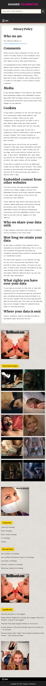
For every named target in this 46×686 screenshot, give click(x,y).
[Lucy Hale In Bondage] (34, 380)
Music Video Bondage (9, 534)
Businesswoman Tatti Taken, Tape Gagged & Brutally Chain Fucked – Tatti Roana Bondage (22, 634)
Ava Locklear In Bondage (10, 554)
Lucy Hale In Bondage (9, 561)
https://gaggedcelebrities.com (15, 43)
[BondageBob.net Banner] (15, 669)
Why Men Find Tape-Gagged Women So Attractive (19, 624)
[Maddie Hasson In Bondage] (34, 448)
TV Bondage (5, 538)
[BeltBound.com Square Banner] (15, 358)
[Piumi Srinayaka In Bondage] (34, 471)
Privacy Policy (23, 29)
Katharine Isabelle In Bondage (12, 568)
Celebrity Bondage (8, 527)
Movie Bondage (6, 531)
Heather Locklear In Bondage (12, 564)
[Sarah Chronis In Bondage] (12, 380)
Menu (6, 21)
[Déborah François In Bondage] (12, 403)
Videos (3, 542)
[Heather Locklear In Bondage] (34, 403)
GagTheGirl (7, 610)
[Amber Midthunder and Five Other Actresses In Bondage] (12, 448)
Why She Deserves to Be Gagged (13, 614)
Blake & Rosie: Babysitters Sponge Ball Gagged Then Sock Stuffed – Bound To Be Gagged (22, 619)
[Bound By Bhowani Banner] (15, 515)
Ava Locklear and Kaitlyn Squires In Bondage (17, 557)
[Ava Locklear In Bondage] (34, 426)
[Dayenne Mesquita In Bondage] (12, 426)
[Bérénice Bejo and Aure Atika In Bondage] (12, 471)
